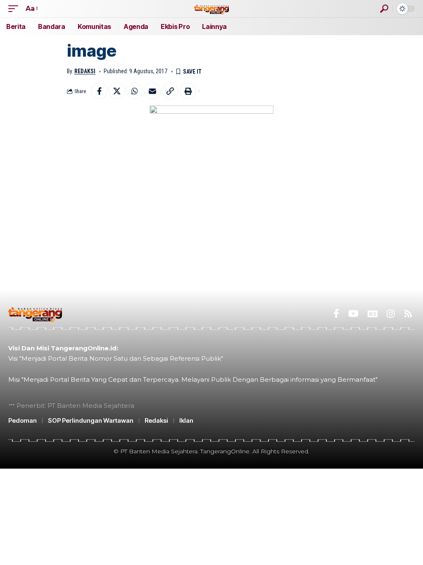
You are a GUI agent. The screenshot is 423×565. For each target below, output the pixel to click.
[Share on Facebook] (99, 91)
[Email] (152, 91)
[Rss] (408, 313)
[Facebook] (336, 313)
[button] (15, 8)
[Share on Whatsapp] (134, 91)
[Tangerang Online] (211, 8)
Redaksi (84, 71)
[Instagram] (391, 313)
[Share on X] (117, 91)
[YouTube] (353, 313)
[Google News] (373, 313)
